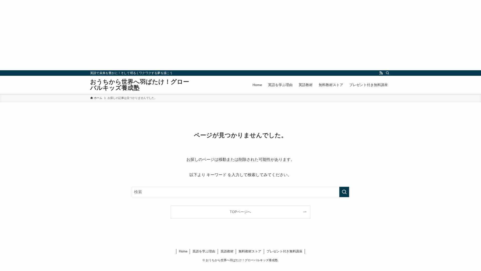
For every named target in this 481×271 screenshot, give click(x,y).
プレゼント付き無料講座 (284, 251)
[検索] (387, 73)
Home (183, 251)
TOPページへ (240, 212)
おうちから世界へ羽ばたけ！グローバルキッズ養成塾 (139, 85)
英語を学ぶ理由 (203, 251)
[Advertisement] (150, 35)
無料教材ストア (249, 251)
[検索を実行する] (344, 192)
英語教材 (226, 251)
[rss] (381, 73)
